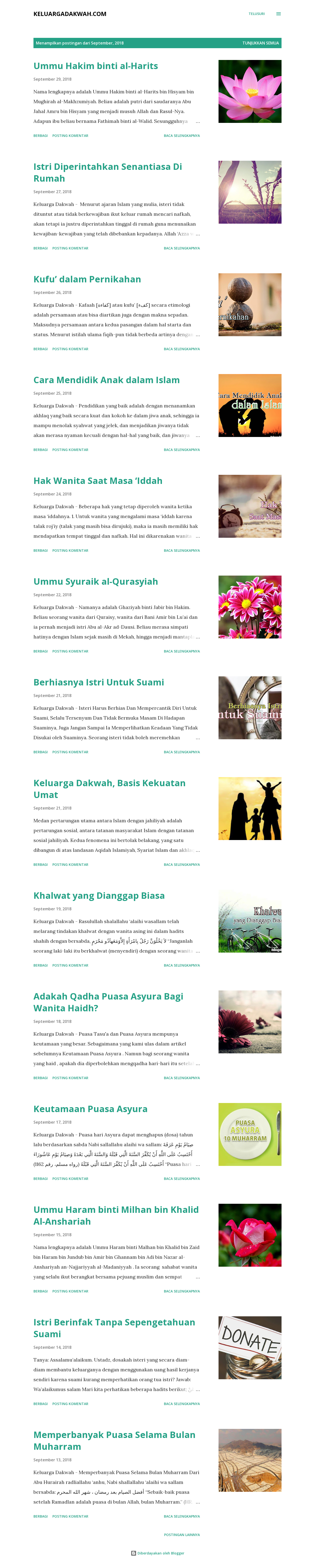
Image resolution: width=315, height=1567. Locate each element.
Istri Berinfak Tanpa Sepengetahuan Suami (114, 1328)
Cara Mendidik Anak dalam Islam (106, 380)
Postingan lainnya (182, 1534)
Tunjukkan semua (260, 43)
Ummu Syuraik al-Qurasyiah (95, 581)
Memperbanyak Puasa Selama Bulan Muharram (114, 1440)
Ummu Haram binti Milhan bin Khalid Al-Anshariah (116, 1215)
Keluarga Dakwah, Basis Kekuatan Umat (109, 789)
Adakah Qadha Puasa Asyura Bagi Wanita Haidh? (108, 1002)
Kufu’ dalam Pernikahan (87, 279)
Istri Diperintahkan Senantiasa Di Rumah (107, 172)
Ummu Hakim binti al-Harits (95, 66)
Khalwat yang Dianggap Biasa (99, 895)
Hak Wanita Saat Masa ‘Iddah (98, 481)
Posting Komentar (70, 135)
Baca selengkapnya (182, 135)
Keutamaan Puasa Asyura (90, 1109)
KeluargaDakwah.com (70, 14)
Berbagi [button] (40, 135)
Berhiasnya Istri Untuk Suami (98, 682)
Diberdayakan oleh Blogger (160, 1553)
